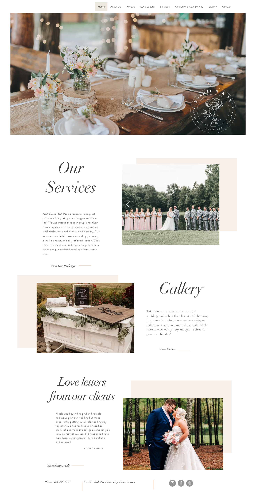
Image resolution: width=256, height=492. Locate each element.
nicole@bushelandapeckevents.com (114, 482)
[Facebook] (181, 483)
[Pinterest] (189, 483)
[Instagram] (172, 483)
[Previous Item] (128, 204)
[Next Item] (213, 204)
